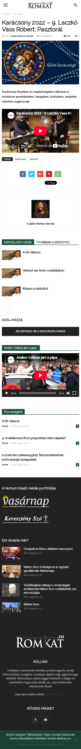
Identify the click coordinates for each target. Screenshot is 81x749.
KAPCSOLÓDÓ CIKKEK (18, 242)
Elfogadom (40, 743)
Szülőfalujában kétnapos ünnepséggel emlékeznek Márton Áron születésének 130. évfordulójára (50, 589)
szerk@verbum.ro (55, 694)
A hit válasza (31, 252)
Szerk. (5, 426)
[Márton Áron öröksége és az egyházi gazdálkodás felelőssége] (11, 571)
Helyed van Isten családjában (43, 270)
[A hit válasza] (11, 255)
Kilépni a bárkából (35, 288)
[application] (40, 375)
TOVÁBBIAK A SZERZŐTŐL (53, 242)
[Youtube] (45, 720)
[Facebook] (35, 720)
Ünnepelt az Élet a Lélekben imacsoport (48, 548)
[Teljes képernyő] (74, 393)
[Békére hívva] (11, 607)
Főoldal (6, 14)
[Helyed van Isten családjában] (11, 273)
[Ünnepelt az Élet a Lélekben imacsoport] (11, 553)
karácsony (20, 159)
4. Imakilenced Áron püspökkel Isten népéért (34, 438)
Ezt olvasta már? (15, 540)
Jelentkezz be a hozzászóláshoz (40, 331)
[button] (75, 5)
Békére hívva (31, 604)
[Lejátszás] (7, 393)
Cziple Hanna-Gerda (21, 35)
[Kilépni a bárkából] (11, 291)
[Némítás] (68, 393)
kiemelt (34, 159)
